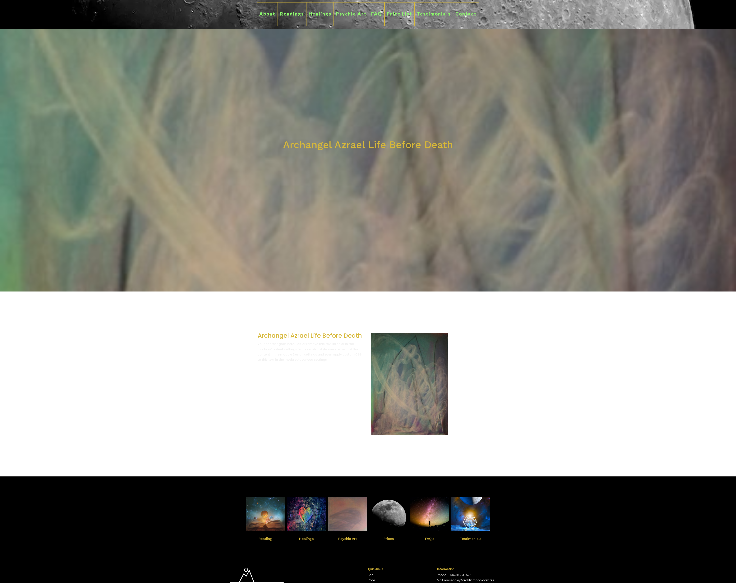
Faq (371, 575)
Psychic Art (351, 13)
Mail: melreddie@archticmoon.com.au (465, 580)
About (267, 13)
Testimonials (434, 13)
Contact (466, 13)
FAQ (376, 13)
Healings (320, 13)
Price (371, 580)
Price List (399, 13)
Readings (292, 13)
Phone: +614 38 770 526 (454, 575)
